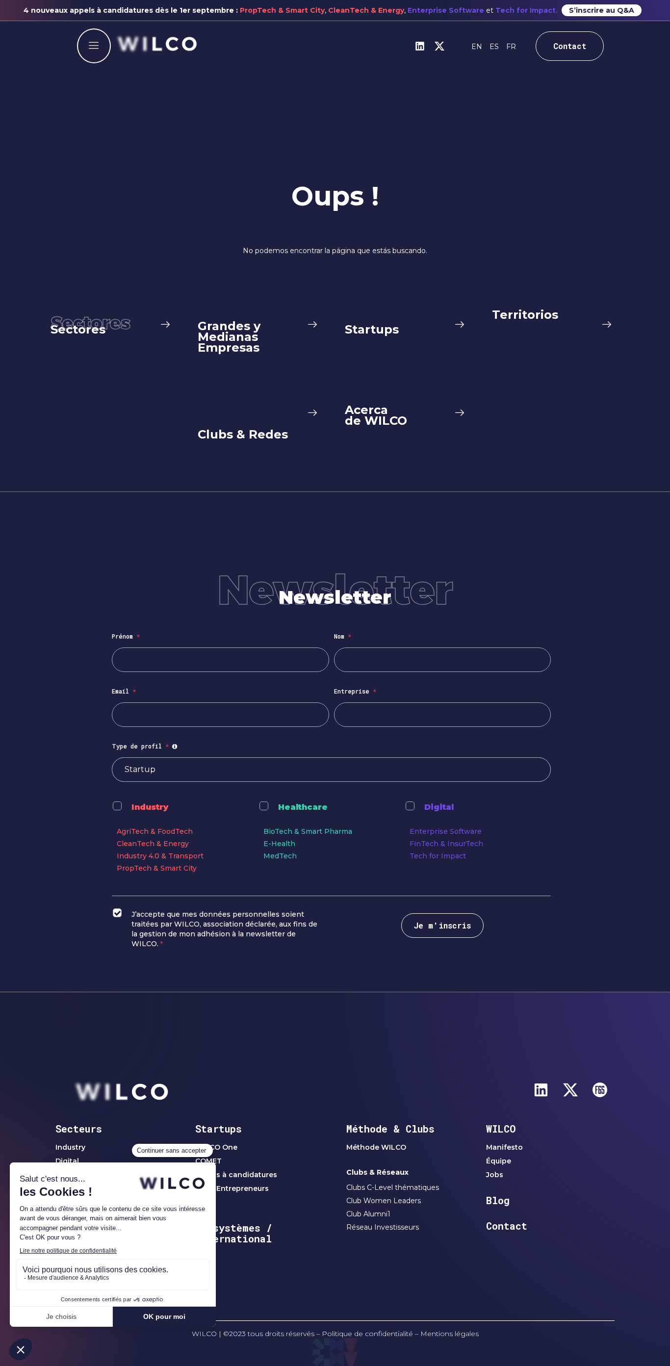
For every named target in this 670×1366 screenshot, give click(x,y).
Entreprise (355, 691)
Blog (498, 1200)
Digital (439, 807)
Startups (218, 1128)
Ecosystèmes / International (233, 1233)
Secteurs (78, 1128)
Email (124, 691)
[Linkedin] (420, 46)
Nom (342, 636)
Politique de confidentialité (367, 1333)
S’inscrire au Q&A (601, 10)
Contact (506, 1225)
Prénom (126, 636)
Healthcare (303, 807)
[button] (94, 45)
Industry (149, 807)
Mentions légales (449, 1333)
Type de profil (146, 746)
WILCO (501, 1128)
